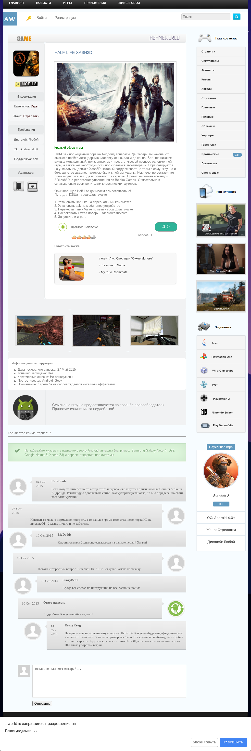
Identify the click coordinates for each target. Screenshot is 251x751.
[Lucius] (176, 570)
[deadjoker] (176, 615)
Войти (39, 17)
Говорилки (208, 144)
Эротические (220, 154)
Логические (209, 163)
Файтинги (207, 70)
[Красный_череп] (176, 523)
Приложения (95, 3)
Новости (43, 3)
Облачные (208, 126)
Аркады (206, 88)
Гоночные (208, 107)
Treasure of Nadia (113, 265)
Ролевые (207, 116)
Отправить (42, 703)
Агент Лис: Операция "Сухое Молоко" (127, 258)
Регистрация (65, 17)
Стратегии (208, 51)
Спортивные (210, 172)
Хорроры (207, 135)
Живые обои (129, 3)
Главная (16, 3)
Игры (67, 3)
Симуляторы (210, 60)
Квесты (206, 79)
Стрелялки (208, 98)
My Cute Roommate (114, 272)
